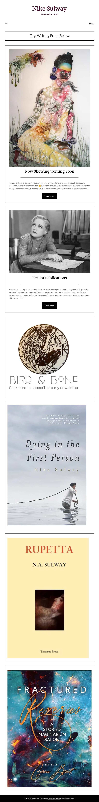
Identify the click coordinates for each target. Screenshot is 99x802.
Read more (49, 196)
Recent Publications (49, 278)
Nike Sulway (49, 8)
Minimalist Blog (55, 799)
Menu (91, 23)
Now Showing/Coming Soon (49, 171)
